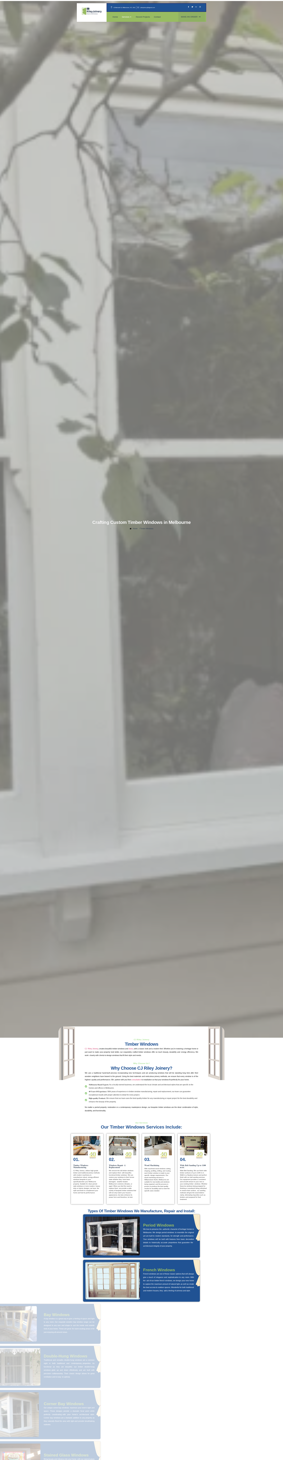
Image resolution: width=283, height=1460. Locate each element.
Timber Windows (141, 1044)
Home (115, 17)
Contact (157, 17)
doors (131, 1049)
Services (126, 17)
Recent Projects (143, 17)
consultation (136, 1080)
